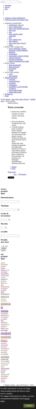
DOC (7, 279)
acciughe (3, 262)
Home (8, 99)
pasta (2, 326)
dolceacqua (3, 281)
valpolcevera (4, 374)
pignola (6, 328)
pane (7, 324)
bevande (7, 270)
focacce (5, 288)
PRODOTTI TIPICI (6, 338)
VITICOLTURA (4, 376)
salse (2, 350)
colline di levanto (5, 275)
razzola (5, 346)
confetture (3, 277)
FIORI (2, 288)
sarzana (6, 354)
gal (8, 294)
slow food (3, 361)
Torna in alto (12, 172)
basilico (3, 270)
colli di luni (5, 273)
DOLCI (3, 283)
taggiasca (3, 363)
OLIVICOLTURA (4, 322)
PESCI (5, 326)
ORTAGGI (3, 324)
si (3, 246)
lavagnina (3, 315)
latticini (6, 313)
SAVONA (5, 356)
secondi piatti (4, 359)
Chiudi (29, 406)
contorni (3, 279)
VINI (8, 374)
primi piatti (4, 330)
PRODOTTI (6, 333)
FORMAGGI (3, 290)
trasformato (5, 368)
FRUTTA (2, 292)
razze (2, 346)
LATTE (2, 313)
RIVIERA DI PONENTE (5, 348)
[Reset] (20, 2)
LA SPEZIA (4, 308)
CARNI (2, 272)
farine (2, 285)
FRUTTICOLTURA (4, 294)
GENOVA (5, 296)
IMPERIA (6, 303)
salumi (5, 350)
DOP (6, 283)
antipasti (3, 266)
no (7, 246)
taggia (7, 361)
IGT (6, 301)
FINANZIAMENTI (5, 286)
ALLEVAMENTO (4, 264)
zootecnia (4, 378)
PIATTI (3, 328)
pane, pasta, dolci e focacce (20, 99)
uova (2, 370)
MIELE (2, 317)
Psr (7, 345)
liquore (7, 315)
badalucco (3, 268)
